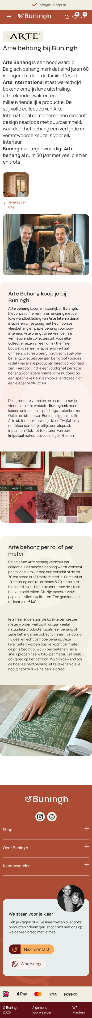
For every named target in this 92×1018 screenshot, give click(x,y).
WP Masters (78, 1009)
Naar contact (37, 949)
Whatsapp (31, 964)
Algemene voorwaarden (42, 1009)
